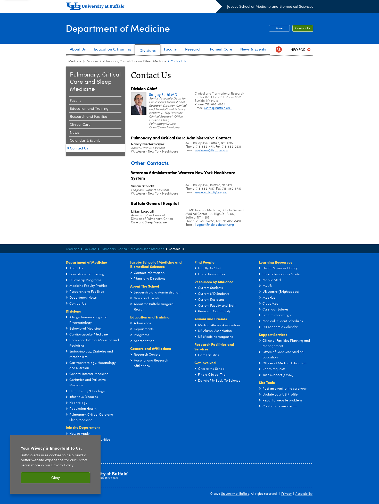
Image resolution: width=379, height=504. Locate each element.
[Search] (279, 49)
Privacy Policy (62, 465)
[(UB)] (144, 7)
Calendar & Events (85, 140)
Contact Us (302, 28)
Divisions (92, 61)
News (74, 133)
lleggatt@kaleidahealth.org (214, 224)
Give (279, 28)
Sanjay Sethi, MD (163, 94)
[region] (55, 464)
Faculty (75, 101)
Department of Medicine (118, 28)
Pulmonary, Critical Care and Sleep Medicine (134, 61)
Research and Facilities (89, 117)
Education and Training (89, 109)
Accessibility (303, 493)
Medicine (74, 61)
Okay (55, 478)
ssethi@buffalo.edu (218, 108)
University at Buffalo (235, 493)
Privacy (286, 493)
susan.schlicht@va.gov (211, 192)
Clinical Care (80, 125)
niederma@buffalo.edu (211, 150)
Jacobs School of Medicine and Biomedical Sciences (270, 7)
